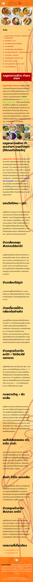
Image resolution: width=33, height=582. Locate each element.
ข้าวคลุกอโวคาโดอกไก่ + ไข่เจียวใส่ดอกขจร (17, 52)
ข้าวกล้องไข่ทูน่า (9, 46)
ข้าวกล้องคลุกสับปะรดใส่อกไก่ (13, 44)
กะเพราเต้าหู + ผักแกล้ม (11, 55)
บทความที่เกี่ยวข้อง (10, 67)
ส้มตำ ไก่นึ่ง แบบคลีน (11, 61)
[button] (20, 3)
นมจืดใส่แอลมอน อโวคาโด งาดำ (14, 58)
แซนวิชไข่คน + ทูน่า (10, 41)
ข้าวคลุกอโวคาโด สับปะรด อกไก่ (14, 64)
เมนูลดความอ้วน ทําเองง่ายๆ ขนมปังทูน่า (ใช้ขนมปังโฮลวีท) (17, 37)
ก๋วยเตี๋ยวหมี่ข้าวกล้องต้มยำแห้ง (14, 49)
